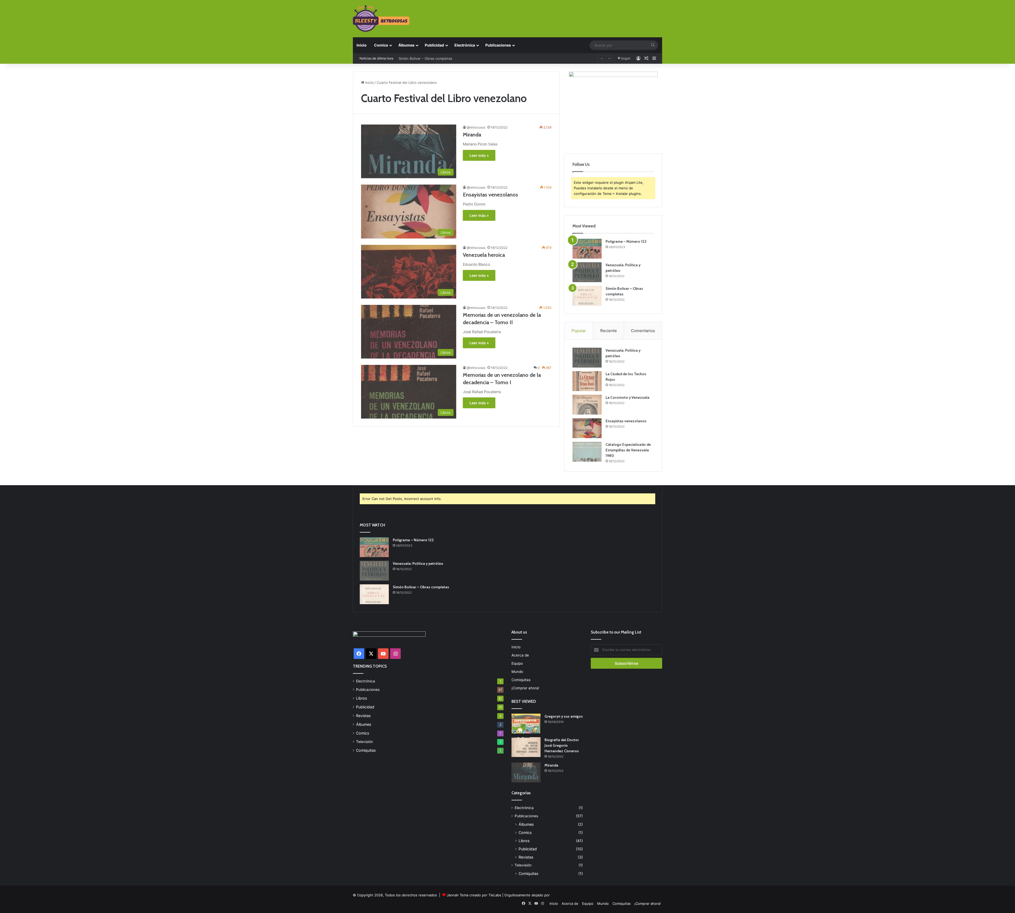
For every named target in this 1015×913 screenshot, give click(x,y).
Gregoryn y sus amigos (564, 716)
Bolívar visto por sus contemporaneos (430, 58)
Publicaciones (498, 45)
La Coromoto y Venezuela (627, 397)
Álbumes (406, 45)
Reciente (608, 330)
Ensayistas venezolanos (490, 194)
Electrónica (464, 45)
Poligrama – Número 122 (626, 241)
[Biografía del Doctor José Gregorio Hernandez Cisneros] (526, 747)
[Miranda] (526, 772)
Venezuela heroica (484, 255)
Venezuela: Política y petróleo (418, 563)
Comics (381, 45)
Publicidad (434, 45)
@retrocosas (476, 127)
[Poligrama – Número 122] (587, 249)
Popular (578, 330)
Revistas (363, 715)
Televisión (364, 742)
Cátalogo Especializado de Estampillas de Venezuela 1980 (628, 450)
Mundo (517, 671)
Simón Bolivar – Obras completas (421, 587)
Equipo (517, 663)
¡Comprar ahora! (525, 688)
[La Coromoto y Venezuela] (587, 405)
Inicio (362, 45)
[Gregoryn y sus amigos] (526, 723)
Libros (361, 698)
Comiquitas (366, 750)
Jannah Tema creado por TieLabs (474, 895)
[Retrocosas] (381, 18)
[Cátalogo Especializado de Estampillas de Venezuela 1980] (587, 452)
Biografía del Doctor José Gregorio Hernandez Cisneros (562, 745)
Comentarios (643, 330)
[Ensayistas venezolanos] (587, 428)
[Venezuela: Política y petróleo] (587, 272)
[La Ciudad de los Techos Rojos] (587, 381)
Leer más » (479, 155)
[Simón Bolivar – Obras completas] (587, 296)
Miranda (472, 134)
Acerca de (520, 655)
